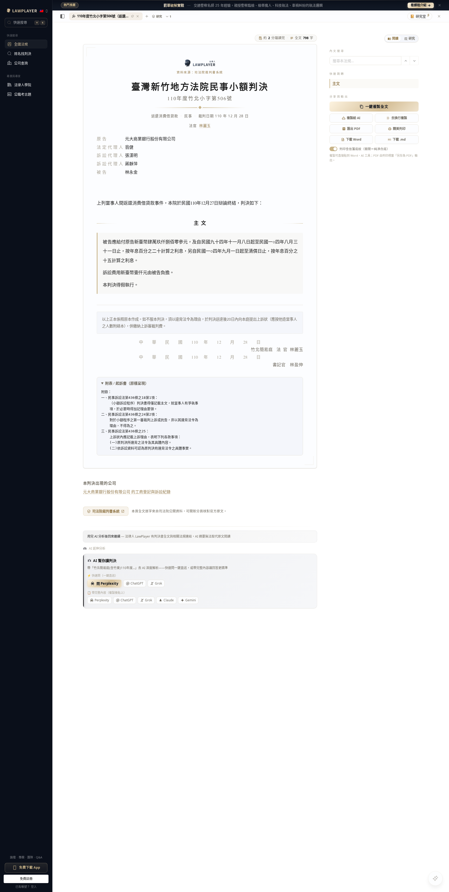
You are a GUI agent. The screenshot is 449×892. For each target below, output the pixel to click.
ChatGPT (137, 583)
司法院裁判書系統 (106, 511)
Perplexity (102, 600)
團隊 (30, 857)
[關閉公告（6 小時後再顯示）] (439, 5)
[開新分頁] (147, 16)
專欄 (21, 857)
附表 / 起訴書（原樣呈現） (127, 383)
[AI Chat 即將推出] (435, 878)
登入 (34, 887)
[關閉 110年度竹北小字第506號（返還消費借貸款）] (137, 16)
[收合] (62, 16)
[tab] (393, 38)
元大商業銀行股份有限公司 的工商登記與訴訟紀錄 (127, 491)
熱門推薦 (70, 5)
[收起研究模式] (439, 16)
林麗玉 (205, 125)
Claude (169, 600)
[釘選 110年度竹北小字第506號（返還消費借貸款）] (132, 16)
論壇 (13, 857)
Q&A (39, 857)
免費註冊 (26, 879)
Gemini (190, 600)
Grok (158, 583)
